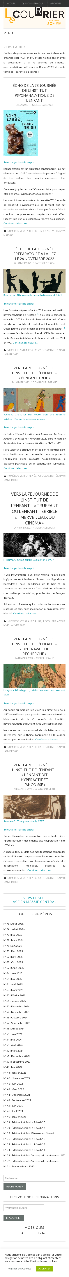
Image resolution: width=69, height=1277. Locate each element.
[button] (38, 314)
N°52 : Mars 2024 (13, 1050)
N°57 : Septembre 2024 (17, 1023)
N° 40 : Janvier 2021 (14, 1116)
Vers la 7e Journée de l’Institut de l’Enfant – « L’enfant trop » (34, 373)
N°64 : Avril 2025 (13, 984)
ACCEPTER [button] (44, 1268)
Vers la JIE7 (26, 231)
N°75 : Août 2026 (13, 923)
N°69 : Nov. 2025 (13, 956)
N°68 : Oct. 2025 (13, 962)
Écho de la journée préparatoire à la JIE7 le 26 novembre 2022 (34, 254)
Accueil (11, 3)
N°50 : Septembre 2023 (17, 1061)
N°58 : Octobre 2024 (15, 1017)
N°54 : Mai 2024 (12, 1039)
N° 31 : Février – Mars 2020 (18, 1166)
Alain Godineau (45, 789)
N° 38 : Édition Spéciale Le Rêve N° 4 (24, 1127)
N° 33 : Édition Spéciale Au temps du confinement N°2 (34, 1155)
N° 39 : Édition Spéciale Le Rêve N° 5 (24, 1122)
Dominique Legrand (45, 382)
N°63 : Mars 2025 (13, 989)
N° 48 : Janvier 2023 (14, 625)
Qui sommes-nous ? (33, 3)
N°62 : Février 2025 (14, 995)
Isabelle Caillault (43, 105)
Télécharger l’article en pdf (18, 162)
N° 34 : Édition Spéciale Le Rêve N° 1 (24, 1149)
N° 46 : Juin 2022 (13, 1083)
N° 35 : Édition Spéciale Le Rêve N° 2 (24, 1144)
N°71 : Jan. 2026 (12, 945)
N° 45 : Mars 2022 (13, 1089)
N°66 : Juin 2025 (12, 973)
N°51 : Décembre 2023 (16, 1056)
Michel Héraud (45, 658)
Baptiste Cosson (45, 263)
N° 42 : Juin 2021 (13, 1105)
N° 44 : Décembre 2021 (16, 1094)
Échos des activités (46, 231)
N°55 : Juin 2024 (12, 1034)
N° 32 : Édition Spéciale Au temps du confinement (32, 1160)
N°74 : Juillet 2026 (13, 929)
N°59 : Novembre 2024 (16, 1011)
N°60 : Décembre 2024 (16, 1006)
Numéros (13, 231)
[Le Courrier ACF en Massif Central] (34, 17)
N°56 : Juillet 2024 (13, 1028)
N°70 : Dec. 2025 (13, 951)
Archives (55, 3)
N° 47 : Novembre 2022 (16, 1078)
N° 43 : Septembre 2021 (17, 1100)
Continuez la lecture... (15, 223)
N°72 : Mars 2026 (13, 940)
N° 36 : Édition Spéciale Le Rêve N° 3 (24, 1138)
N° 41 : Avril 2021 (13, 1111)
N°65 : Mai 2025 (12, 978)
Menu (8, 33)
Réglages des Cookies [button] (19, 1268)
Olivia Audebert (45, 527)
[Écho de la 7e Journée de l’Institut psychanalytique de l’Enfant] (34, 133)
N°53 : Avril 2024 (13, 1045)
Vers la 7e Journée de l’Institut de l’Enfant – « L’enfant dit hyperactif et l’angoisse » (34, 775)
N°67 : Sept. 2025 (13, 967)
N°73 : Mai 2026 (12, 934)
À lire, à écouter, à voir (50, 621)
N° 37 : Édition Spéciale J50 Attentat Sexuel (28, 1133)
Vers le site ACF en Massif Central (34, 900)
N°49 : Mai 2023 (12, 1067)
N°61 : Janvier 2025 (14, 1000)
